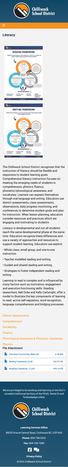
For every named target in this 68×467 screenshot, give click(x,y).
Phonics (8, 344)
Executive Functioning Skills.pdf (24, 354)
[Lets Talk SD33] (37, 450)
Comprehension (12, 321)
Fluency (7, 333)
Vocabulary (10, 327)
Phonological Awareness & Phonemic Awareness (33, 338)
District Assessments (16, 315)
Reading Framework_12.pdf (22, 368)
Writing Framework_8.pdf (20, 361)
